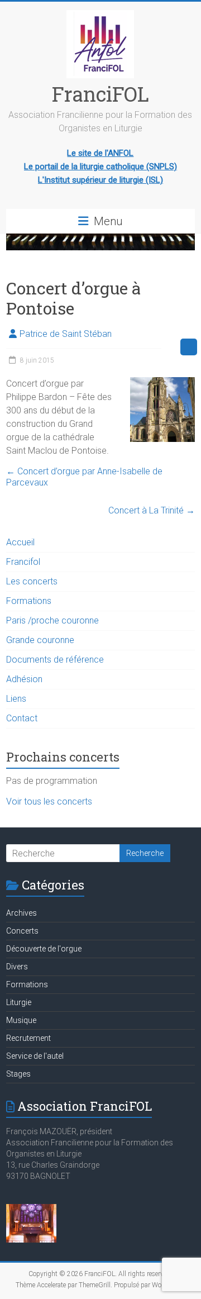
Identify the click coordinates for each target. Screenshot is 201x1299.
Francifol (23, 561)
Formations (28, 601)
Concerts (22, 930)
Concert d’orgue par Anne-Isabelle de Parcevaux (84, 477)
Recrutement (28, 1038)
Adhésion (24, 679)
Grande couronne (40, 640)
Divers (17, 966)
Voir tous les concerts (49, 801)
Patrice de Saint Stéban (66, 334)
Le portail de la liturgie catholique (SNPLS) (100, 166)
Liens (16, 698)
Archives (21, 912)
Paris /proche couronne (52, 620)
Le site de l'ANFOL (100, 153)
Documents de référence (55, 659)
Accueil (20, 542)
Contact (21, 718)
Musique (21, 1020)
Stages (18, 1073)
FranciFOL (100, 93)
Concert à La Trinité (151, 510)
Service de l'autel (35, 1055)
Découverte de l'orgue (44, 948)
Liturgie (18, 1002)
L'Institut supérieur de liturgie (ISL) (100, 180)
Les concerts (32, 581)
